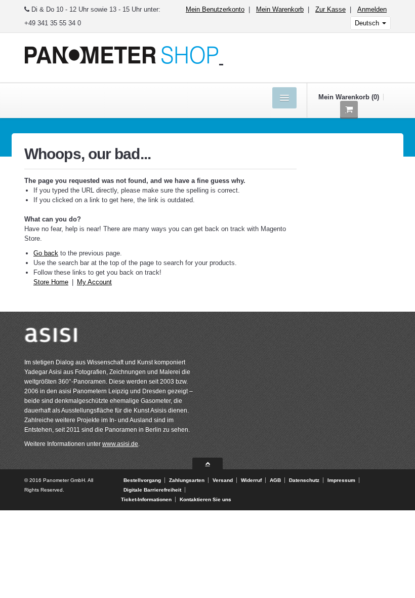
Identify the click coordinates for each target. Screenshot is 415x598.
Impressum (341, 480)
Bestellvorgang (142, 480)
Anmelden (372, 9)
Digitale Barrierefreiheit (152, 490)
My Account (94, 282)
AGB (275, 480)
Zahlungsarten (186, 480)
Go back (45, 253)
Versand (223, 480)
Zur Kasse (330, 9)
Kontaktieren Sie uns (205, 499)
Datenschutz (304, 480)
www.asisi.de (120, 443)
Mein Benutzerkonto (215, 9)
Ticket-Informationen (146, 499)
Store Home (50, 282)
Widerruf (251, 480)
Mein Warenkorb (280, 9)
